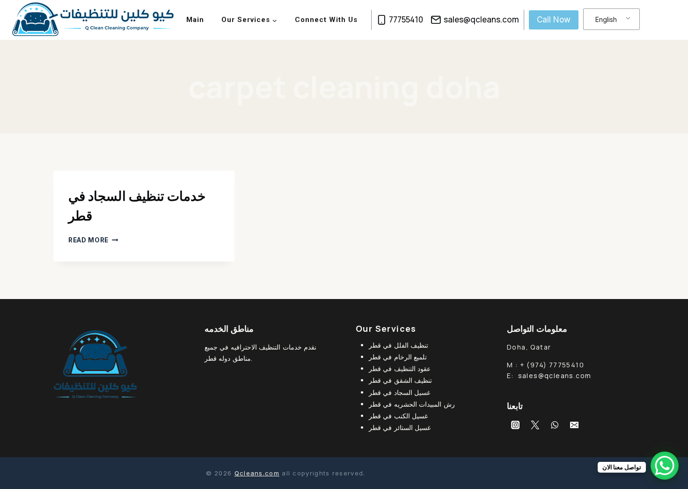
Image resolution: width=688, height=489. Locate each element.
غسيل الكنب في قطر (398, 415)
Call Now (554, 19)
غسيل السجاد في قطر (399, 392)
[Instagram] (515, 424)
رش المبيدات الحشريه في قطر (412, 404)
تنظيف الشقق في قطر (400, 380)
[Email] (574, 424)
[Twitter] (535, 424)
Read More (93, 240)
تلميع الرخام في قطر (398, 356)
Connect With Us (326, 19)
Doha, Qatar (529, 347)
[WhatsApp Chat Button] (665, 466)
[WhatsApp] (554, 424)
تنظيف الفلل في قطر (398, 345)
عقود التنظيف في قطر (400, 368)
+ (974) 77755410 (552, 364)
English (606, 19)
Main (195, 19)
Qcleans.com (256, 473)
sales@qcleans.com (555, 375)
